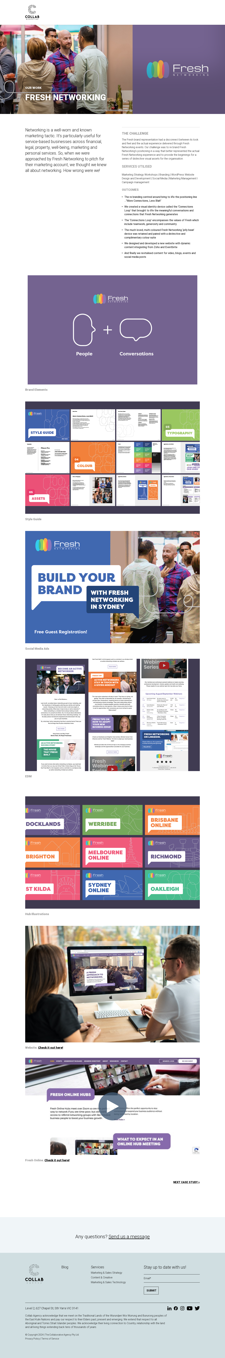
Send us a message (129, 1236)
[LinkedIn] (169, 1308)
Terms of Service (50, 1338)
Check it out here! (50, 1047)
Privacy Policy (32, 1338)
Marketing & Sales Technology (108, 1282)
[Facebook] (176, 1308)
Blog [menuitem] (64, 1267)
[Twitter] (197, 1308)
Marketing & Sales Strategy (106, 1272)
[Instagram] (182, 1308)
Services (97, 1267)
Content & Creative (101, 1277)
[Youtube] (189, 1308)
